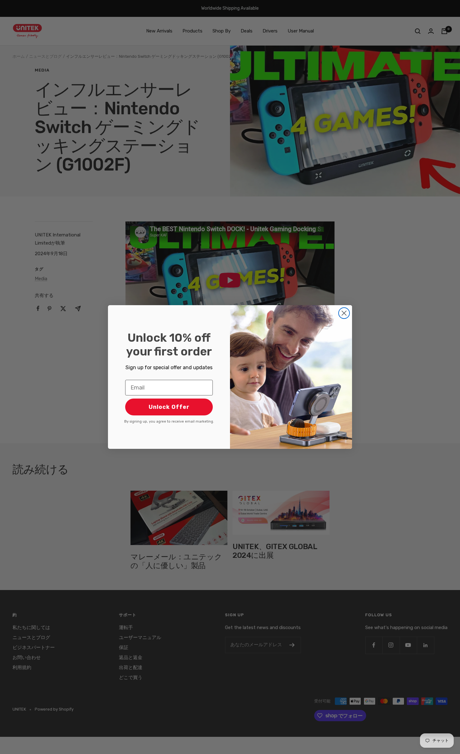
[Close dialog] (344, 313)
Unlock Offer (169, 407)
